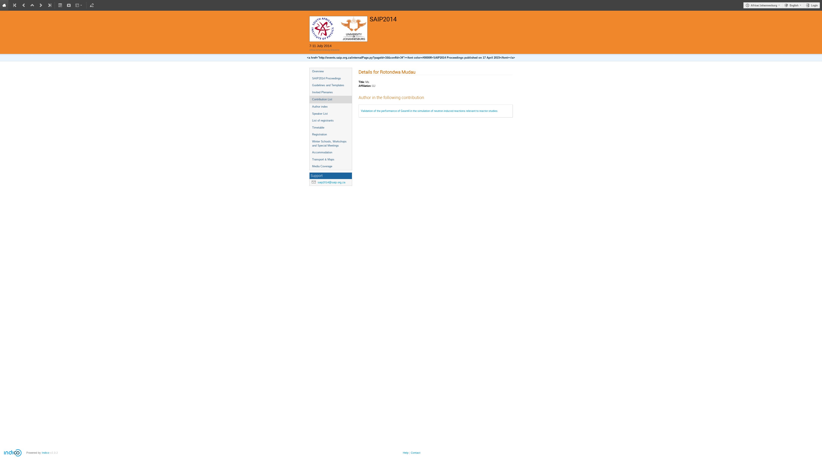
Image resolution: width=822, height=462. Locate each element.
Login (814, 5)
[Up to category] (32, 5)
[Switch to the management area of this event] (92, 5)
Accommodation (322, 152)
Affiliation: (365, 86)
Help (405, 453)
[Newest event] (49, 5)
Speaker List (320, 113)
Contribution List (322, 99)
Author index (320, 106)
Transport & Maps (323, 159)
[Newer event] (41, 5)
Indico (45, 453)
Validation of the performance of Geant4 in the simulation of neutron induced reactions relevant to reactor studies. (429, 111)
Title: (362, 82)
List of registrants (323, 120)
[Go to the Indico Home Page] (4, 5)
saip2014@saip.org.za (331, 182)
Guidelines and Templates (328, 85)
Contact (415, 453)
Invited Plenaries (322, 92)
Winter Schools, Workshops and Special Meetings (329, 143)
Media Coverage (322, 166)
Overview (318, 71)
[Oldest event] (15, 5)
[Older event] (23, 5)
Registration (319, 134)
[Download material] (68, 5)
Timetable (318, 127)
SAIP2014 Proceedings (326, 78)
